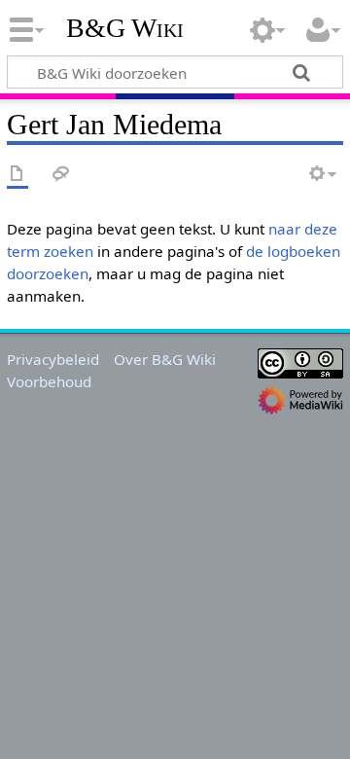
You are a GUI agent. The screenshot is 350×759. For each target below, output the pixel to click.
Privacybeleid (53, 359)
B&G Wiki (125, 28)
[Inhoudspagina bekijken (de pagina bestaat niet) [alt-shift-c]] (17, 174)
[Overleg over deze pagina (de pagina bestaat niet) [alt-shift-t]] (61, 174)
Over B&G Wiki (165, 359)
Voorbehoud (49, 381)
